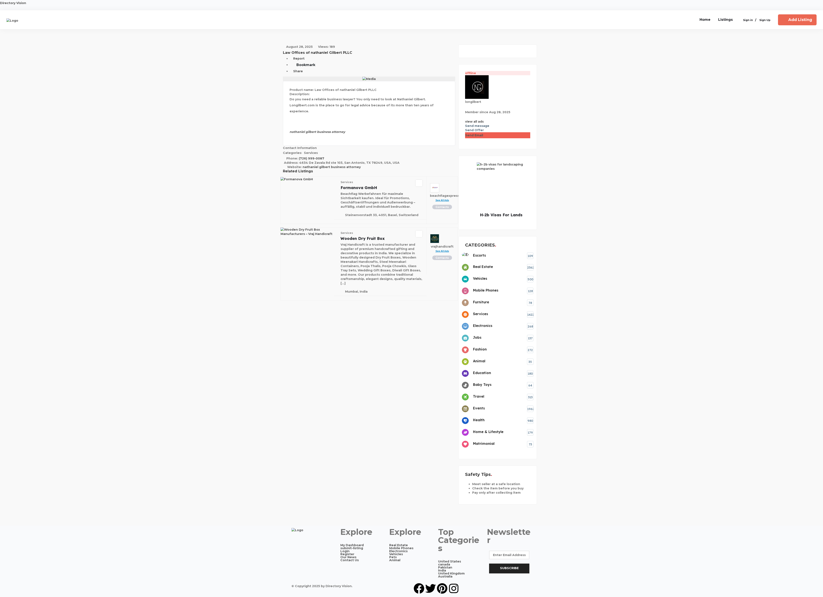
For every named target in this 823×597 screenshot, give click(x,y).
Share (297, 71)
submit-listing (351, 548)
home (705, 20)
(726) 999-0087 (311, 158)
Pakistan (445, 567)
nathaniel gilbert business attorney (332, 167)
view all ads (474, 121)
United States (449, 561)
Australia (445, 576)
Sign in (748, 20)
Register (347, 554)
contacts (442, 207)
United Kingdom (451, 573)
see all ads (442, 200)
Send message (477, 126)
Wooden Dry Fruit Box (363, 238)
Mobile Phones (401, 548)
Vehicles (396, 554)
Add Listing (800, 19)
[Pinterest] (442, 588)
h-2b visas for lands (492, 214)
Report (298, 58)
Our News (348, 557)
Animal (394, 560)
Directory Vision (13, 3)
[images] (369, 79)
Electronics (398, 551)
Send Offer (474, 130)
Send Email (474, 135)
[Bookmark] (419, 183)
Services (311, 153)
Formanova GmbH (359, 187)
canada (444, 564)
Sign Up (764, 20)
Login (345, 551)
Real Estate (398, 545)
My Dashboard (352, 545)
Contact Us (349, 560)
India (442, 570)
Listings (725, 20)
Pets (393, 557)
